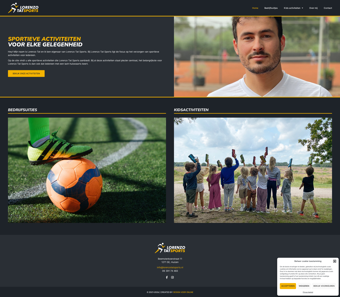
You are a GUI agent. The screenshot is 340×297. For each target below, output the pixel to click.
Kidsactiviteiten (191, 109)
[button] (334, 261)
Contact (328, 8)
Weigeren (304, 286)
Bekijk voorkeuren (324, 286)
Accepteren (288, 286)
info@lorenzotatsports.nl (170, 267)
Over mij (313, 8)
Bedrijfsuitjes (271, 8)
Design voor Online (183, 292)
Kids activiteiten (292, 8)
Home (255, 8)
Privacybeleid (308, 292)
